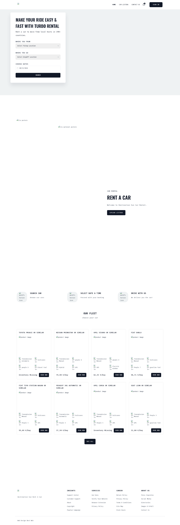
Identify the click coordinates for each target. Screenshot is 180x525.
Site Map (119, 506)
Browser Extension (99, 503)
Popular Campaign (73, 510)
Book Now (44, 375)
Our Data (95, 495)
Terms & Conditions (123, 503)
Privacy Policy (97, 506)
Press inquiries (147, 495)
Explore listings (116, 213)
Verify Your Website (100, 499)
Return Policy (121, 495)
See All (90, 441)
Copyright (70, 506)
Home (114, 5)
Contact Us (136, 5)
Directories (145, 503)
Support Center (73, 495)
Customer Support (73, 499)
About (69, 503)
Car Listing (123, 5)
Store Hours (121, 510)
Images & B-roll (147, 506)
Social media (146, 499)
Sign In (156, 5)
